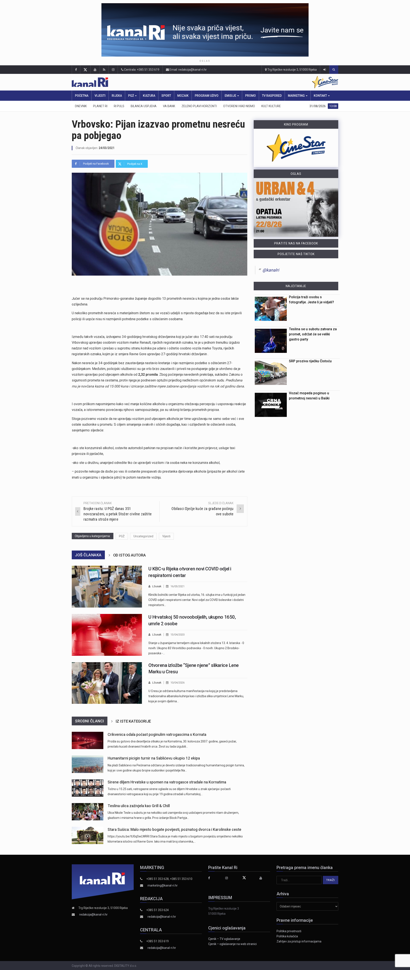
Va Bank (169, 106)
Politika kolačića (287, 936)
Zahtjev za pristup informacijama (299, 941)
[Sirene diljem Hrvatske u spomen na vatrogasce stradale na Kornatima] (87, 788)
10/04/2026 (177, 682)
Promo (250, 95)
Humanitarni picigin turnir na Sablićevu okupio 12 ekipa (154, 758)
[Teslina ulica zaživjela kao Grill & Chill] (87, 811)
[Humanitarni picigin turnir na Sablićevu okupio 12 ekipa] (87, 764)
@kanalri (270, 270)
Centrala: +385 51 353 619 (141, 69)
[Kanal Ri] (149, 82)
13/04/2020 (177, 634)
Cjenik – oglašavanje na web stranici (232, 944)
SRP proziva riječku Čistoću (310, 361)
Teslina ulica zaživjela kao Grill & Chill (139, 806)
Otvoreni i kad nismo (239, 106)
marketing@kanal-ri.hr (163, 885)
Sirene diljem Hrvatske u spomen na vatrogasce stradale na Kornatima (167, 782)
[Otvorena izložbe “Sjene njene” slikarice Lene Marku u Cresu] (107, 683)
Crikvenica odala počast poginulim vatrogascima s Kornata (157, 734)
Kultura (149, 95)
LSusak (156, 586)
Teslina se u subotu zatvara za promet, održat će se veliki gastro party (313, 334)
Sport (166, 95)
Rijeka (117, 95)
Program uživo (206, 95)
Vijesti (100, 95)
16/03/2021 (177, 586)
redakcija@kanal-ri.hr (93, 914)
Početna (81, 95)
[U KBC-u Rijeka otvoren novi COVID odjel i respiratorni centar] (107, 587)
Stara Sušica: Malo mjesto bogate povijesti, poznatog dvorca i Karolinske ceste (174, 829)
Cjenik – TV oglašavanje (224, 939)
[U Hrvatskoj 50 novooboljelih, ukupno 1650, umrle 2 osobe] (107, 635)
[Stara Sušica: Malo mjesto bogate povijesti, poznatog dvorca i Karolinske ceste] (87, 835)
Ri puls (119, 106)
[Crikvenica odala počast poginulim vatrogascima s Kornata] (87, 740)
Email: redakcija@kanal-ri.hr (188, 69)
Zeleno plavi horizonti (199, 106)
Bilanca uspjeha (144, 106)
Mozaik (183, 95)
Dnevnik (81, 106)
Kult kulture (271, 106)
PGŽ (131, 95)
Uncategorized (143, 536)
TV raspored (272, 95)
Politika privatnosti (289, 931)
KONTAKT (321, 95)
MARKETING (296, 95)
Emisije (231, 95)
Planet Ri (100, 106)
